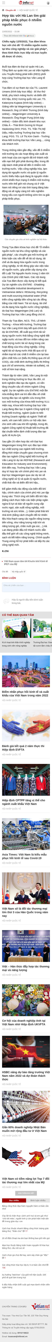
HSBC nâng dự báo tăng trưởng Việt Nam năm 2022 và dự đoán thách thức (26, 1076)
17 (26, 1231)
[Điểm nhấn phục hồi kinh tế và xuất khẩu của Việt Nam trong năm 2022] (26, 671)
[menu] (3, 3)
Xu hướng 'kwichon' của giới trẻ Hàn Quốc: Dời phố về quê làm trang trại (24, 1276)
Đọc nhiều (14, 1200)
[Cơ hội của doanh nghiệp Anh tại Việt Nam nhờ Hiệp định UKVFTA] (26, 1000)
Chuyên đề (11, 10)
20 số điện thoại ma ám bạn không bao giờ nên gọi (26, 1238)
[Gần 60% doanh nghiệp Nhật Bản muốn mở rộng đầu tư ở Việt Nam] (26, 1107)
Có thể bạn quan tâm (18, 615)
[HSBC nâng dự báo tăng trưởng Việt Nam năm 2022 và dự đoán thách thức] (26, 1052)
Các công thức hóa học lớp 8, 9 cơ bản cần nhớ (24, 1265)
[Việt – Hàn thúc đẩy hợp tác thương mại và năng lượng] (26, 946)
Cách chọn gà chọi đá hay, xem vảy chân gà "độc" (25, 1255)
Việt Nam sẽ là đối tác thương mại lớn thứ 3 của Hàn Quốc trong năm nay (25, 912)
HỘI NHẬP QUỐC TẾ (28, 10)
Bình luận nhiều (38, 1200)
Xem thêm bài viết (26, 1193)
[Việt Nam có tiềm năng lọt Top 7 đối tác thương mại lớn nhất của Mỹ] (26, 1158)
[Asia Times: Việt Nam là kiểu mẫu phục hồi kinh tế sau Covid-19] (26, 834)
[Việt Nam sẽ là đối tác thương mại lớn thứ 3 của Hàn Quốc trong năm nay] (26, 888)
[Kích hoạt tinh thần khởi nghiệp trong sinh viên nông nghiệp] (16, 628)
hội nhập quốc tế (18, 572)
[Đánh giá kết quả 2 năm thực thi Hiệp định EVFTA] (26, 725)
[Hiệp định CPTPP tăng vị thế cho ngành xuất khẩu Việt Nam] (26, 780)
